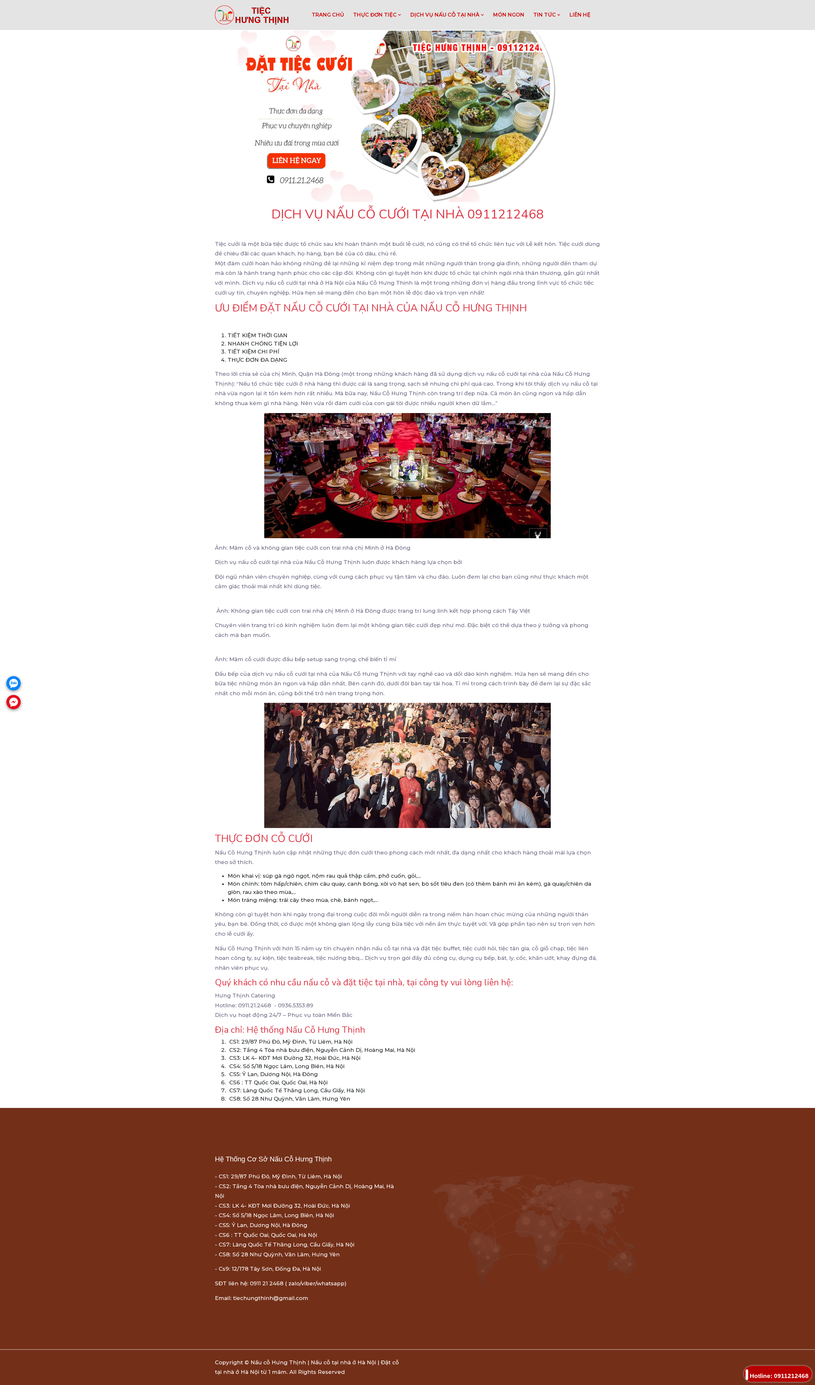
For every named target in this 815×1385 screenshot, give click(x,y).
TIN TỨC (545, 15)
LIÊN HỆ (580, 15)
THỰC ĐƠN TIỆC (375, 15)
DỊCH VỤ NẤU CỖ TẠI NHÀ (445, 15)
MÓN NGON (508, 15)
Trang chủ (328, 15)
